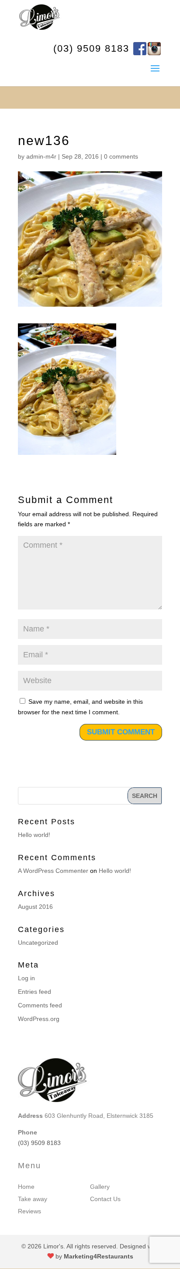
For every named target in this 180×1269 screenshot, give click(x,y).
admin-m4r (41, 156)
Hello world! (34, 834)
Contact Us (105, 1198)
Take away (32, 1198)
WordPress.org (38, 1018)
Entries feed (34, 991)
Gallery (100, 1186)
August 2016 (35, 906)
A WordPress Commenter (53, 870)
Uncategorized (38, 942)
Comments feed (40, 1005)
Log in (26, 978)
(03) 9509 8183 (91, 48)
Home (26, 1186)
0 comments (121, 156)
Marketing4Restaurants (98, 1256)
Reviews (29, 1211)
